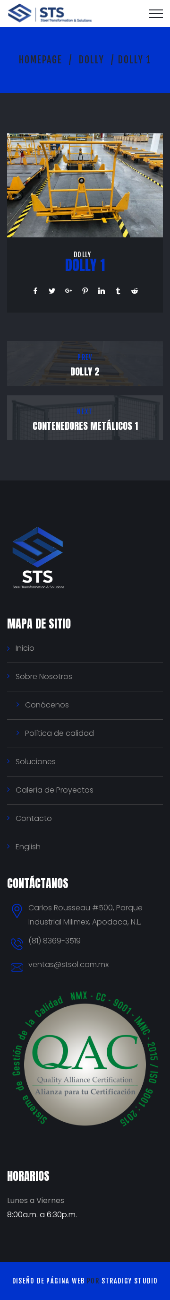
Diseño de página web (48, 1281)
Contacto (34, 818)
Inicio (25, 648)
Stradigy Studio (130, 1281)
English (28, 846)
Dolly (91, 60)
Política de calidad (59, 733)
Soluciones (36, 761)
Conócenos (47, 704)
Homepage (40, 60)
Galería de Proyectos (55, 790)
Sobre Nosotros (44, 676)
